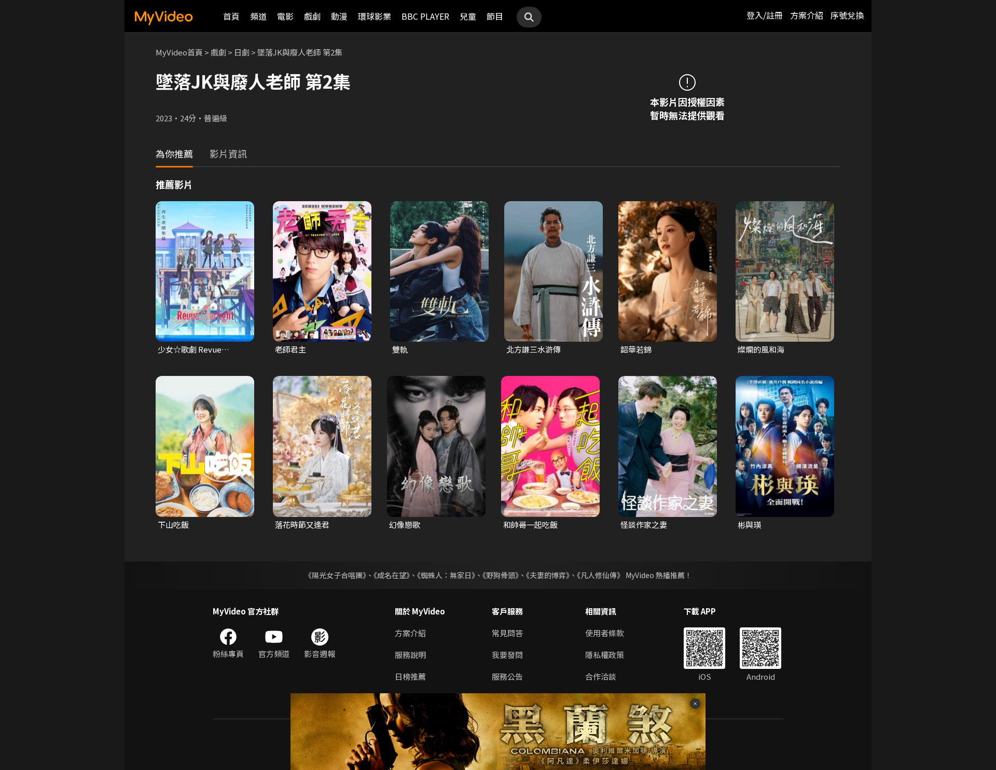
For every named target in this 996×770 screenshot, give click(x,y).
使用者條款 (604, 632)
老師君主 (290, 349)
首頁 (231, 16)
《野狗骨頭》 (500, 575)
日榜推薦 (410, 676)
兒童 (468, 16)
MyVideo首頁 (179, 52)
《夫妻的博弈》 (548, 575)
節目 (495, 16)
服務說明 (410, 654)
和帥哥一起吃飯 (530, 524)
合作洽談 (600, 676)
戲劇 (312, 16)
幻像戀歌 (404, 524)
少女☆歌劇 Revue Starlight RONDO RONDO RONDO (190, 349)
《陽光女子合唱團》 (335, 575)
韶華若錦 (636, 349)
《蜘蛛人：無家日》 (446, 575)
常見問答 (507, 632)
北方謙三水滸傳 (533, 349)
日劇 (242, 52)
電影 (285, 16)
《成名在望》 (392, 575)
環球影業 (374, 16)
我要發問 (507, 654)
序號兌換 (847, 15)
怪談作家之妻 (643, 524)
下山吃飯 (173, 524)
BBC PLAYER (425, 16)
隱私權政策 (604, 654)
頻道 (258, 16)
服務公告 (507, 676)
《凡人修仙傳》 (600, 575)
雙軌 (400, 349)
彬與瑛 (749, 524)
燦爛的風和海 (761, 349)
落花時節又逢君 (302, 524)
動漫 (339, 16)
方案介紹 (806, 15)
